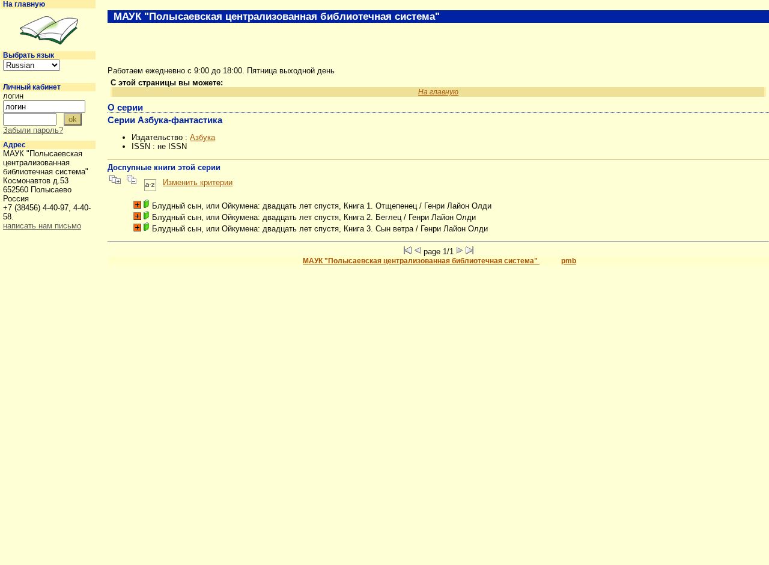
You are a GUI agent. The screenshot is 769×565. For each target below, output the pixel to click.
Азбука (202, 137)
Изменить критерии (198, 182)
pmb (568, 261)
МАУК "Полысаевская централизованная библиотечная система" (421, 261)
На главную (24, 4)
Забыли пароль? (33, 130)
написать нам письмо (42, 225)
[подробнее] (137, 205)
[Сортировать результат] (150, 182)
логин (13, 95)
